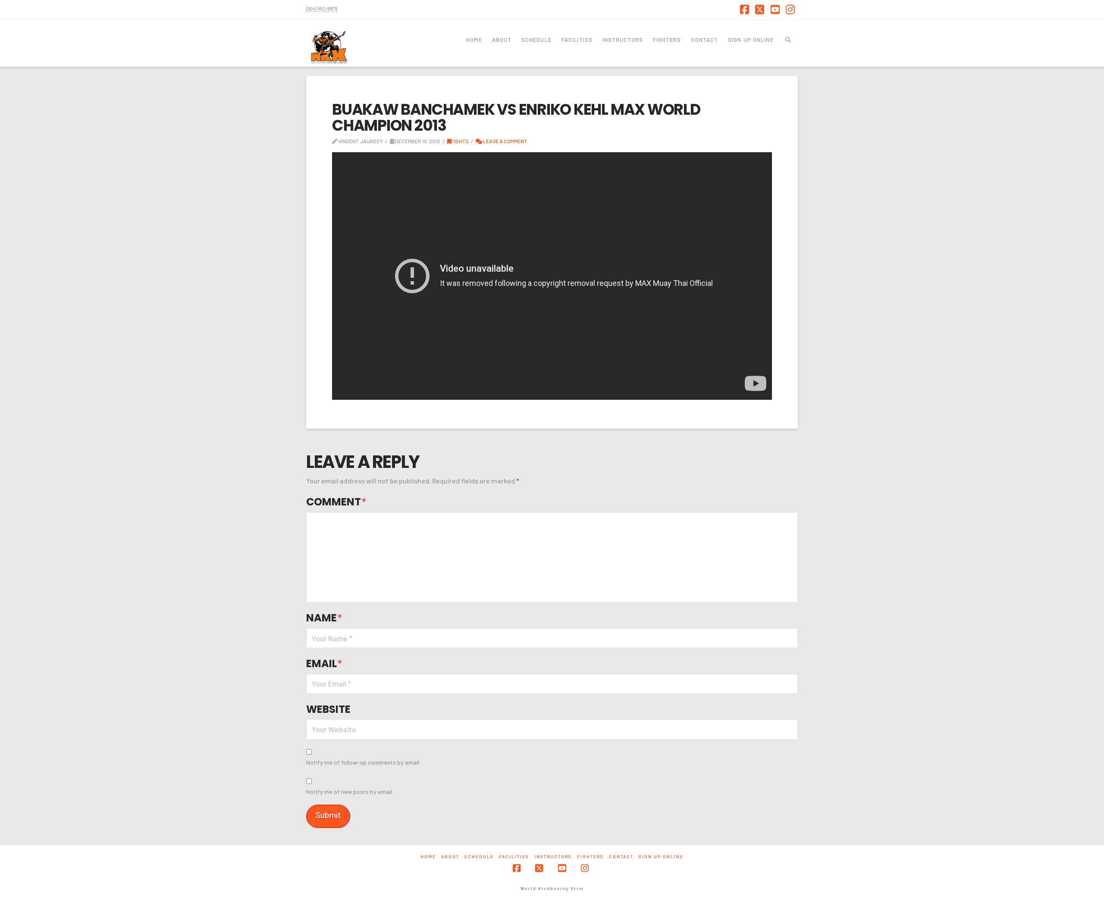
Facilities (514, 856)
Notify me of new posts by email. (349, 791)
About (450, 856)
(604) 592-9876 (321, 8)
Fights (460, 141)
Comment (336, 502)
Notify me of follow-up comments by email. (363, 762)
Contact (621, 856)
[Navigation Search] (788, 39)
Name (324, 618)
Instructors (553, 856)
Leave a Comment (504, 141)
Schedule (479, 856)
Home (428, 856)
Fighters (590, 856)
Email (324, 663)
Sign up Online (661, 856)
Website (328, 709)
